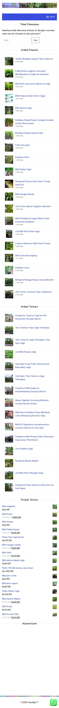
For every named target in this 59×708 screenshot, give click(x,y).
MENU (52, 17)
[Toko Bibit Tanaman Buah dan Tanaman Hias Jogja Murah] (29, 5)
